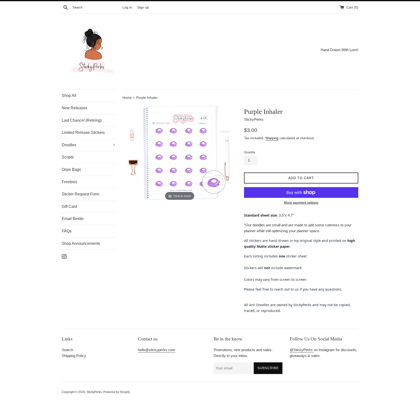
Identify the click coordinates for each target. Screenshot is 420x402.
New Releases (74, 108)
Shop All (69, 95)
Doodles (88, 145)
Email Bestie (73, 219)
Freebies (69, 182)
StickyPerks (94, 392)
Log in (127, 7)
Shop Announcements (81, 243)
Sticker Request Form (80, 194)
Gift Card (69, 206)
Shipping (272, 138)
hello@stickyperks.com (156, 350)
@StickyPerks (302, 350)
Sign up (143, 7)
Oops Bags (71, 169)
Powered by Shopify (116, 392)
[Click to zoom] (179, 152)
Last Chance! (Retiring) (82, 120)
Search (67, 350)
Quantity (249, 152)
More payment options (301, 202)
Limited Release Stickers (83, 132)
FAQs (66, 231)
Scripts (68, 157)
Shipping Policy (74, 356)
